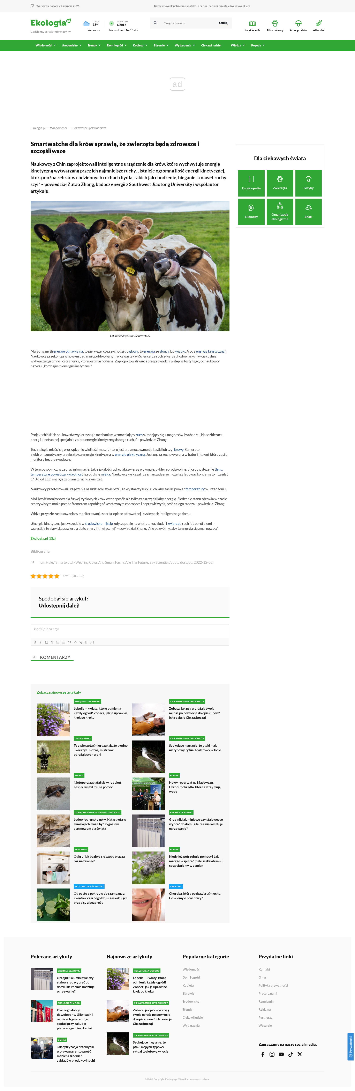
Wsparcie (265, 1025)
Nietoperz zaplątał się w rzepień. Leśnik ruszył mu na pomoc (98, 784)
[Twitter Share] (205, 601)
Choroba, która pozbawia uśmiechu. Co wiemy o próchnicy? (195, 895)
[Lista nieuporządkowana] (64, 642)
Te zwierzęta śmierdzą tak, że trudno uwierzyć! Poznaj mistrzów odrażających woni (101, 749)
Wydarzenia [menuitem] (183, 45)
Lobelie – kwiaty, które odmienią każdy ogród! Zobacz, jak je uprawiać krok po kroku (101, 712)
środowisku (93, 523)
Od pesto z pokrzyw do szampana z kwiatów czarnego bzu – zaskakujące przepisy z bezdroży (101, 897)
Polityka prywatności (273, 985)
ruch (139, 435)
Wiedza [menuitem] (236, 45)
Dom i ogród (191, 977)
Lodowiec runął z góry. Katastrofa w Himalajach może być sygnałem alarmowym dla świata (100, 823)
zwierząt (174, 523)
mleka (105, 474)
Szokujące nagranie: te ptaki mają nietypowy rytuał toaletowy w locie (195, 747)
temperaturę (40, 474)
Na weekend (116, 30)
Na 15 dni (132, 30)
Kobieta (188, 985)
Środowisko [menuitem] (70, 45)
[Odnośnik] (81, 642)
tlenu (218, 469)
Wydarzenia (191, 1025)
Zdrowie (188, 993)
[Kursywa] (41, 642)
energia (149, 351)
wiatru (180, 351)
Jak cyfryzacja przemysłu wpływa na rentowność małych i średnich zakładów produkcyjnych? (76, 1053)
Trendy (187, 1009)
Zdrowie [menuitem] (159, 45)
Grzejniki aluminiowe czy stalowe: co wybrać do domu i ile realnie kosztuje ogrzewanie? (196, 823)
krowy (179, 449)
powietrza (58, 474)
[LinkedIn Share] (216, 601)
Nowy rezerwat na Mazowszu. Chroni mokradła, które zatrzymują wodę (194, 786)
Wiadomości (58, 128)
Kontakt (264, 969)
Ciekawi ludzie (193, 1017)
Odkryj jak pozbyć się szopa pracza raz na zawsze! (99, 858)
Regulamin (266, 1001)
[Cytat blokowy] (69, 642)
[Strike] (52, 642)
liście (109, 523)
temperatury (195, 489)
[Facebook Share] (194, 601)
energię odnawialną (68, 351)
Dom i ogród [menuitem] (115, 45)
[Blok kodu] (75, 642)
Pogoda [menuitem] (256, 45)
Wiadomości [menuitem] (44, 45)
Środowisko (191, 1001)
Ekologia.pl (38, 128)
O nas (263, 977)
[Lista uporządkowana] (58, 642)
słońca (164, 351)
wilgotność (75, 474)
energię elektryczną (130, 454)
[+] (92, 641)
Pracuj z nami (268, 993)
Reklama (265, 1009)
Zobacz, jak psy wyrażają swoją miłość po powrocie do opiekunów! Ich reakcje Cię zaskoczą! (194, 712)
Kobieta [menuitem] (138, 45)
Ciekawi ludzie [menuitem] (211, 45)
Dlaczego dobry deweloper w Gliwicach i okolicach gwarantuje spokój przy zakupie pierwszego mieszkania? (75, 1019)
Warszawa (94, 30)
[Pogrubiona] (35, 642)
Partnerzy (265, 1017)
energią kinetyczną (210, 351)
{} (86, 641)
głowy (133, 351)
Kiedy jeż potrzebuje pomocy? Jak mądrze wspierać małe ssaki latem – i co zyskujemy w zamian (195, 860)
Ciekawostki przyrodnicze (88, 128)
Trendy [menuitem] (92, 45)
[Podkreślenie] (46, 642)
